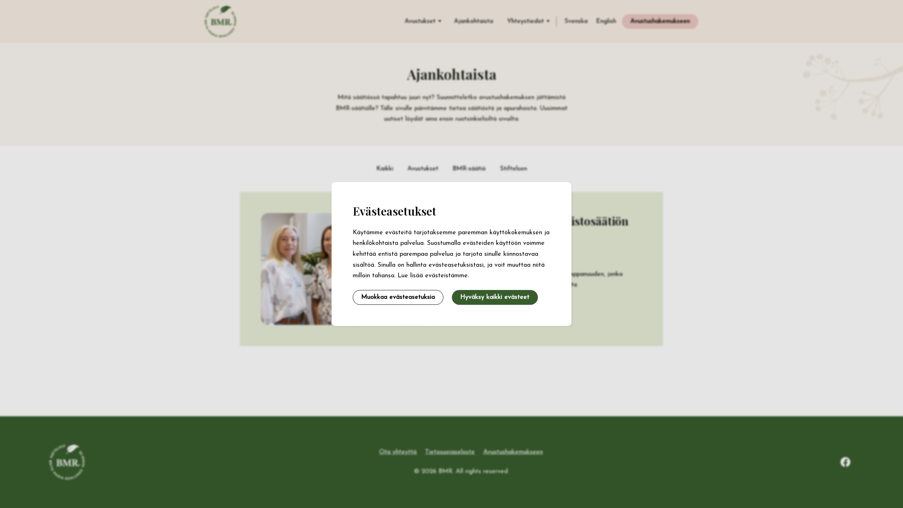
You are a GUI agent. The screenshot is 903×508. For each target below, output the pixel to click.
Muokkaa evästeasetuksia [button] (398, 297)
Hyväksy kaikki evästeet (494, 297)
